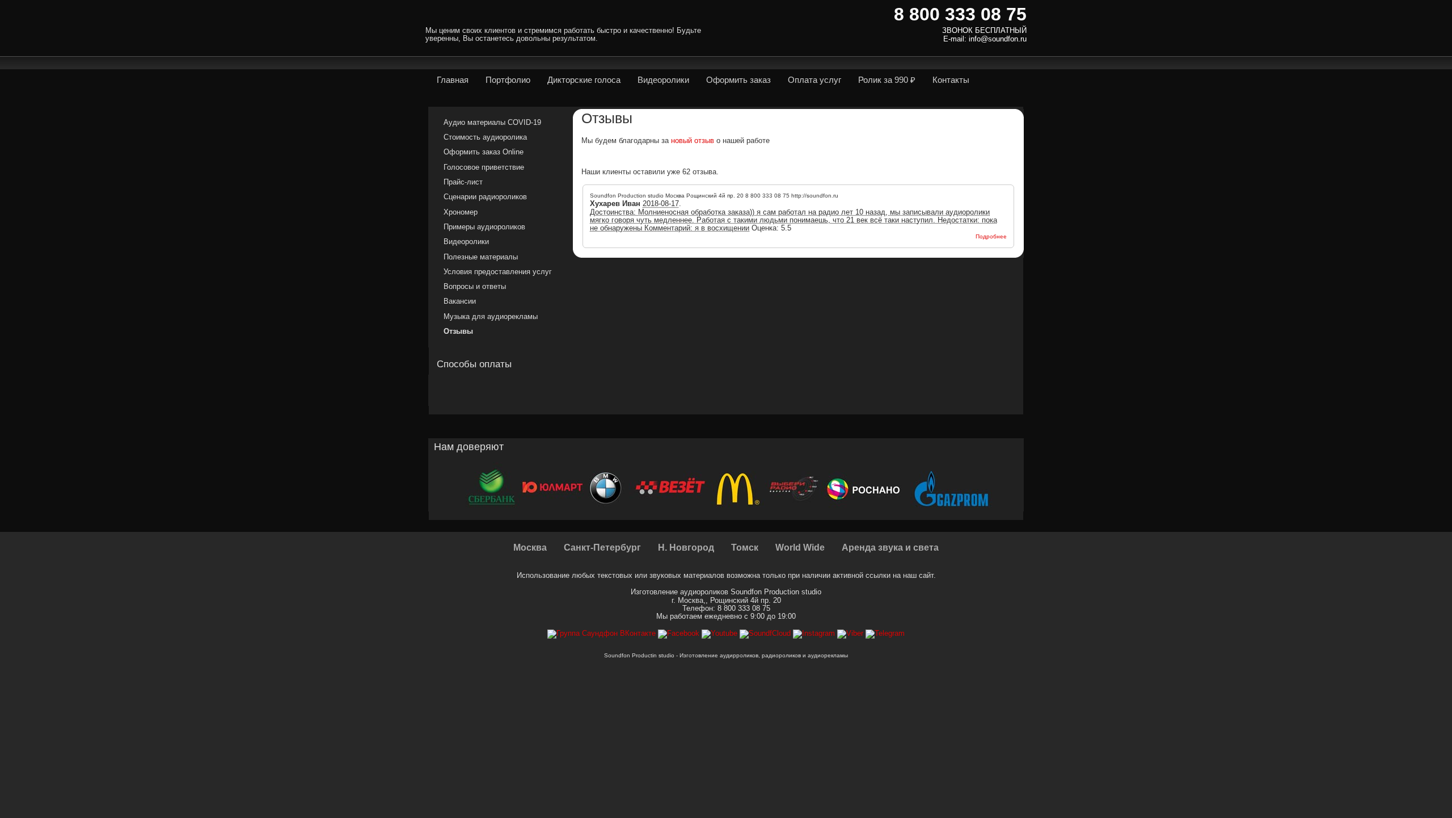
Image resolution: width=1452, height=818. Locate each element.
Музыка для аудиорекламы (491, 316)
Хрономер (461, 212)
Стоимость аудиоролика (485, 137)
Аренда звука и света (890, 547)
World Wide (800, 547)
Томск (744, 547)
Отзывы (458, 331)
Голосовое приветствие (484, 167)
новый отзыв (692, 140)
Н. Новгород (686, 547)
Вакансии (460, 301)
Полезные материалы (481, 257)
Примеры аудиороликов (484, 227)
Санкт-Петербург (602, 547)
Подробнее (991, 236)
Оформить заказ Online (484, 152)
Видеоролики (466, 241)
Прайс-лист (463, 182)
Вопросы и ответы (475, 286)
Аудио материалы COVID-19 (492, 122)
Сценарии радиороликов (485, 196)
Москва (530, 547)
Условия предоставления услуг (498, 271)
